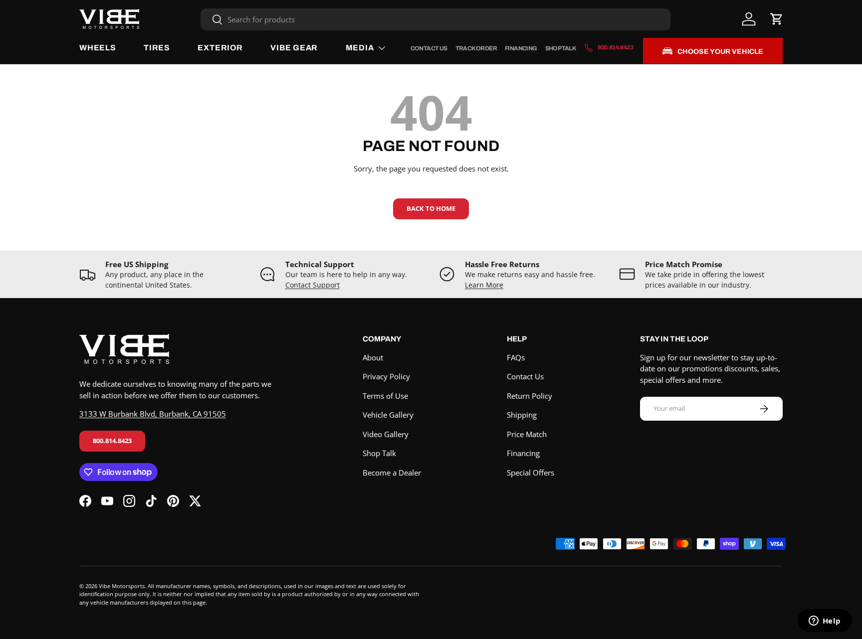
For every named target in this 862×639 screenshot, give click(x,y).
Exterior (220, 47)
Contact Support (312, 285)
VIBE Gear (294, 47)
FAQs (516, 357)
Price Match (527, 434)
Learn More (484, 285)
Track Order (476, 48)
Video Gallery (386, 434)
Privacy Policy (386, 376)
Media (360, 47)
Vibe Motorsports (122, 586)
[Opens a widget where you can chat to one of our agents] (824, 621)
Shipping (522, 415)
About (373, 357)
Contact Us (429, 48)
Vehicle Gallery (388, 415)
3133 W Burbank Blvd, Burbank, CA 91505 (152, 414)
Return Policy (529, 396)
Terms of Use (385, 396)
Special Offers (530, 473)
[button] (777, 19)
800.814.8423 (112, 440)
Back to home (431, 208)
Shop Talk (561, 48)
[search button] (212, 20)
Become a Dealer (392, 473)
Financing (521, 48)
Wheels (97, 47)
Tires (157, 47)
